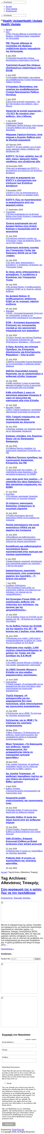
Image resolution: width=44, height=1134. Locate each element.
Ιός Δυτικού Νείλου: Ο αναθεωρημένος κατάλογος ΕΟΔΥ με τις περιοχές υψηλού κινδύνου (22, 300)
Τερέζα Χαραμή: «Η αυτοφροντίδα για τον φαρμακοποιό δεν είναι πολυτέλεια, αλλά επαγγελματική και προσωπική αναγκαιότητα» (24, 701)
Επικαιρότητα (7, 898)
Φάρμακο (10, 311)
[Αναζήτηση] (2, 2)
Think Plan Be (18, 1130)
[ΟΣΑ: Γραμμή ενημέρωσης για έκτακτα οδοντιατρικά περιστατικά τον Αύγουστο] (24, 412)
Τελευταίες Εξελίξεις (22, 898)
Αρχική (9, 7)
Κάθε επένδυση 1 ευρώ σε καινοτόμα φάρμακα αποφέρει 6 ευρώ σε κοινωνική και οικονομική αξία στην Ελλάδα (23, 396)
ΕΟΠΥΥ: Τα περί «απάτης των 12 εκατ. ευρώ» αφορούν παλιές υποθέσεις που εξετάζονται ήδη (24, 159)
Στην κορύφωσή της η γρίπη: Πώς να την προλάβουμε (21, 891)
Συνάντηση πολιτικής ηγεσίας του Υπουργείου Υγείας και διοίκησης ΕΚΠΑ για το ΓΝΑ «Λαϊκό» (22, 251)
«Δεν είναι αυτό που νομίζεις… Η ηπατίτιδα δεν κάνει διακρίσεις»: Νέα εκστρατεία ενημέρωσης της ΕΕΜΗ (24, 483)
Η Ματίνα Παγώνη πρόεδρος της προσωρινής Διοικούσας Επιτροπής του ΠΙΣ (24, 460)
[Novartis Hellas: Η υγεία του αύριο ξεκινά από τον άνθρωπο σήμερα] (24, 812)
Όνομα (4, 1050)
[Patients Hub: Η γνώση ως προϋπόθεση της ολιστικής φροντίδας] (24, 853)
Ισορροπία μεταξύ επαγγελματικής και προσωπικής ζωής (24, 800)
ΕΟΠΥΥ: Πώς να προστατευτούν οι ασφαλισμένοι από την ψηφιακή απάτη (23, 202)
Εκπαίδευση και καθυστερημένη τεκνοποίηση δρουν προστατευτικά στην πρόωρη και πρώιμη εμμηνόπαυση (24, 550)
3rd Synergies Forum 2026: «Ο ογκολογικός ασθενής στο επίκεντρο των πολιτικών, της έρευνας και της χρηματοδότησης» (23, 604)
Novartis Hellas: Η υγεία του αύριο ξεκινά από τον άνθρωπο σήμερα (23, 820)
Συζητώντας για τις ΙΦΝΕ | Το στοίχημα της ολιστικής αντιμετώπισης (21, 723)
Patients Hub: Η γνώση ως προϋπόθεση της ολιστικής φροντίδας (21, 861)
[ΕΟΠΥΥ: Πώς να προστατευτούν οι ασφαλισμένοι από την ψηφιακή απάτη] (24, 195)
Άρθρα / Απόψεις (13, 789)
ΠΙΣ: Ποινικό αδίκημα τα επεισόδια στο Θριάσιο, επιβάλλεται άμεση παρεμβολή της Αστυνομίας (23, 47)
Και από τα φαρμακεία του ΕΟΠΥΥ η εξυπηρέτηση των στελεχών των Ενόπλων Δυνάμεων (21, 181)
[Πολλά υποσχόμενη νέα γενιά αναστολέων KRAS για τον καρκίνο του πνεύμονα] (24, 520)
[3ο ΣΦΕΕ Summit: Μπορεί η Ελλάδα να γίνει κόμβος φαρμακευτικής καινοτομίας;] (24, 665)
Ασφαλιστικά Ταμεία (14, 123)
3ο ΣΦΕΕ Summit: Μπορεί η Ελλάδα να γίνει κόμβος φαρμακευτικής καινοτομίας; (21, 672)
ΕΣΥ (8, 32)
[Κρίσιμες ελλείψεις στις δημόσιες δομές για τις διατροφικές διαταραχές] (24, 431)
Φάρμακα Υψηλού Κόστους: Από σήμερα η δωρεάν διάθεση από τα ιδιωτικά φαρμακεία (24, 137)
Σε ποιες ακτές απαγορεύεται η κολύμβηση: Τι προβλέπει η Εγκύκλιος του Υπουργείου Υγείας (23, 275)
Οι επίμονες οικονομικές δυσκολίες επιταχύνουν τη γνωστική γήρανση (20, 506)
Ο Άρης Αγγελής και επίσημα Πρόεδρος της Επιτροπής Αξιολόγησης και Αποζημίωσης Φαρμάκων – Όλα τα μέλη (23, 350)
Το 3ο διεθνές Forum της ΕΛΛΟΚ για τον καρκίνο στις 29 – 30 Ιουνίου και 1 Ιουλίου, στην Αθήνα (24, 629)
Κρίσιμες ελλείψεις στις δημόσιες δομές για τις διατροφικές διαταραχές (24, 439)
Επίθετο (5, 1057)
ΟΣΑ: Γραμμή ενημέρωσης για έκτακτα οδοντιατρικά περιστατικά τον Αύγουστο (23, 419)
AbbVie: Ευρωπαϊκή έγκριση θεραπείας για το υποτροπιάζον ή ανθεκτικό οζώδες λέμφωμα (24, 374)
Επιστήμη (10, 494)
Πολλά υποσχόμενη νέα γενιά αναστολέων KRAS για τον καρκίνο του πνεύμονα (22, 527)
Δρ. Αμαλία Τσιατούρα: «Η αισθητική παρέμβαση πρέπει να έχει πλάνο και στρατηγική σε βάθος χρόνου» (24, 777)
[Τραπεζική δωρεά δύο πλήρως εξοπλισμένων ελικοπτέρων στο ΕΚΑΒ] (24, 60)
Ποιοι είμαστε (11, 9)
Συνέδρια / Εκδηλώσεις (16, 585)
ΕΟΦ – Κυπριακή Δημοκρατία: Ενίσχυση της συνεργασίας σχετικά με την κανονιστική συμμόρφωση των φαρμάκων (23, 326)
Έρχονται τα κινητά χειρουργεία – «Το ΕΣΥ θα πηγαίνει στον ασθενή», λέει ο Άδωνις (24, 114)
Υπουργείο (10, 212)
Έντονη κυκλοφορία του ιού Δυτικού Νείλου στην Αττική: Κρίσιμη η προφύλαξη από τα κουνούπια (22, 227)
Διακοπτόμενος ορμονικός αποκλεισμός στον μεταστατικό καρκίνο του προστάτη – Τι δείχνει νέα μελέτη (23, 574)
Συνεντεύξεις (11, 682)
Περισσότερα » (7, 949)
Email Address (8, 1042)
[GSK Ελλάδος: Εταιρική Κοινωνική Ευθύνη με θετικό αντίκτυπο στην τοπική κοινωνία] (24, 834)
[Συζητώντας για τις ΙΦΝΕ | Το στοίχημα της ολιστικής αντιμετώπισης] (24, 715)
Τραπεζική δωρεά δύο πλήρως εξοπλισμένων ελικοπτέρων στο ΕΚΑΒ (23, 68)
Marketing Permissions (11, 1067)
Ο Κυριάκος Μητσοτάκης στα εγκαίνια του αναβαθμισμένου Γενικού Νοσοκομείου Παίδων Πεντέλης (22, 90)
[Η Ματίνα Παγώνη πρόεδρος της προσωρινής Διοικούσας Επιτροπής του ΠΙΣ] (24, 453)
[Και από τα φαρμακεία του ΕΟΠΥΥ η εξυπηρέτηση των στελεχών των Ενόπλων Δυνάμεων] (24, 173)
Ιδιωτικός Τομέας (13, 407)
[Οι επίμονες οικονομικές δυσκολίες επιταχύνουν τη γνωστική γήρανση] (24, 498)
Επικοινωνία (11, 11)
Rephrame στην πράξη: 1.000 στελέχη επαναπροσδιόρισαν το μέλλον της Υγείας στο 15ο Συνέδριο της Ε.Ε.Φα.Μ (24, 651)
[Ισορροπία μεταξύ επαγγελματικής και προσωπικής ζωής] (24, 793)
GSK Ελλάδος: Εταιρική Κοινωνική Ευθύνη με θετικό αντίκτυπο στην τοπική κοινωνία (24, 841)
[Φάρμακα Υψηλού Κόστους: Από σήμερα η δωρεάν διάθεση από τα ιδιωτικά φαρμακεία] (24, 130)
